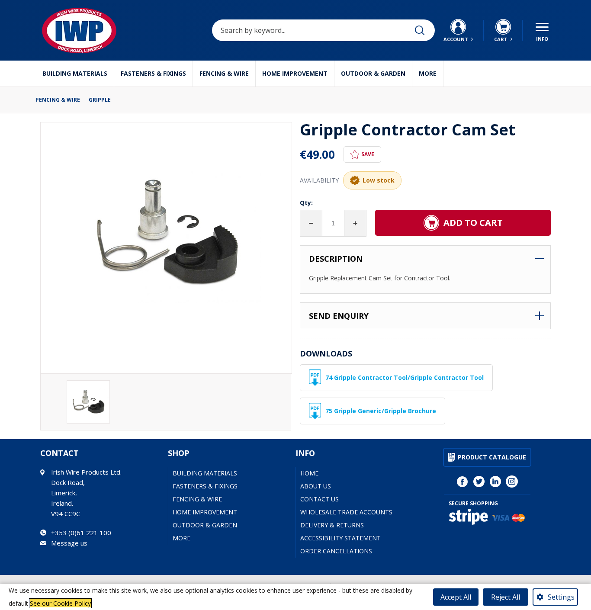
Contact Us (319, 499)
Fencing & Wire (224, 73)
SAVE (367, 154)
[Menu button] (542, 30)
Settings (561, 597)
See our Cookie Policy (60, 603)
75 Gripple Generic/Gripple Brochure (380, 411)
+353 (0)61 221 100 (81, 532)
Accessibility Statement (340, 538)
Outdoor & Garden (373, 73)
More (428, 73)
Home (309, 473)
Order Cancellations (336, 551)
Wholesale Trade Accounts (346, 512)
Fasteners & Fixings (153, 73)
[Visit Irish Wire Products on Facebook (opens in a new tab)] (462, 481)
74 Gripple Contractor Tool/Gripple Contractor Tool (404, 377)
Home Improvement (295, 73)
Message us (69, 543)
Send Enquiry (339, 316)
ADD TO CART (473, 222)
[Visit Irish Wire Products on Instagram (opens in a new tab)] (512, 481)
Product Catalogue (492, 457)
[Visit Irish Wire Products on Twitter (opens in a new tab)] (479, 481)
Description (336, 259)
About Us (315, 486)
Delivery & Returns (332, 525)
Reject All (505, 597)
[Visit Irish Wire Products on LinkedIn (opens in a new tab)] (495, 481)
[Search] (419, 30)
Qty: (306, 203)
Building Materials (74, 73)
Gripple (100, 100)
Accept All (455, 597)
